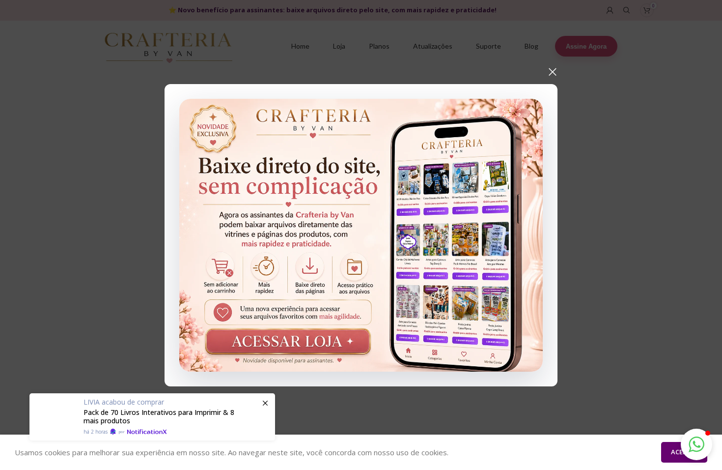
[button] (696, 444)
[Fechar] (552, 71)
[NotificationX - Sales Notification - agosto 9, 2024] (152, 417)
